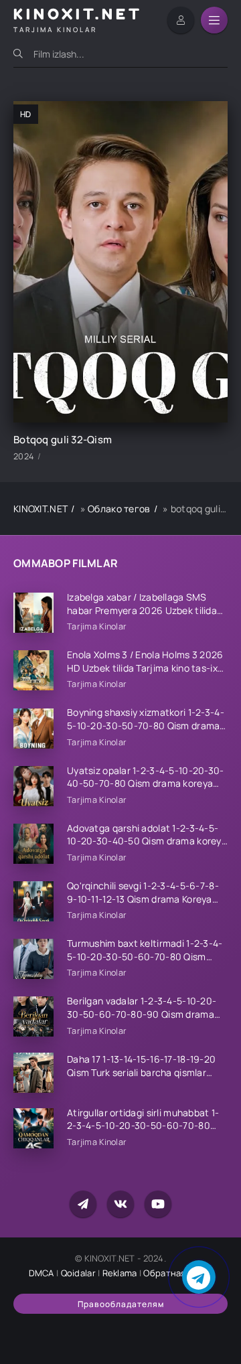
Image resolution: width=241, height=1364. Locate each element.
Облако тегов (119, 508)
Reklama (119, 1273)
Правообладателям (121, 1304)
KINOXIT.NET (40, 508)
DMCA (41, 1273)
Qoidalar (78, 1273)
